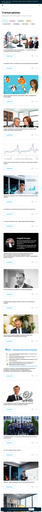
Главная (3, 9)
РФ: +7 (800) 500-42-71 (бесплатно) (31, 1)
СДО (7, 2)
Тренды (32, 23)
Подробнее (9, 56)
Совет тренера (25, 23)
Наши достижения (7, 23)
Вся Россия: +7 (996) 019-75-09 (18, 1)
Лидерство (28, 20)
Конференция (20, 20)
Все (4, 20)
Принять (31, 509)
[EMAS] (2, 5)
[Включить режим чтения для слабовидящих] (9, 2)
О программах (16, 23)
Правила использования (23, 509)
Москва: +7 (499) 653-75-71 (7, 1)
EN (2, 2)
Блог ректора (12, 20)
